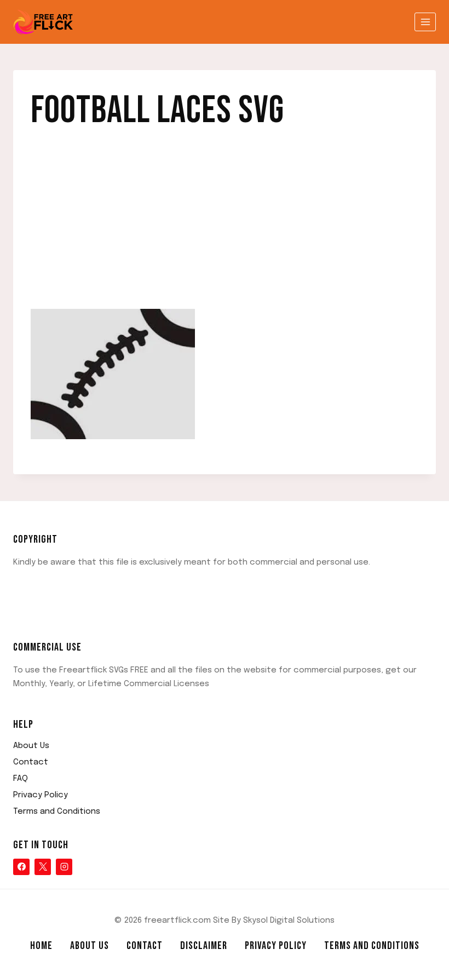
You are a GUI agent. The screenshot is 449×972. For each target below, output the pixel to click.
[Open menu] (425, 22)
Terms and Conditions (56, 811)
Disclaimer (203, 945)
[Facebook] (21, 867)
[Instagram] (64, 867)
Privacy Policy (40, 795)
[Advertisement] (224, 227)
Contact (30, 762)
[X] (42, 867)
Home (41, 945)
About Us (31, 745)
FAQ (20, 778)
